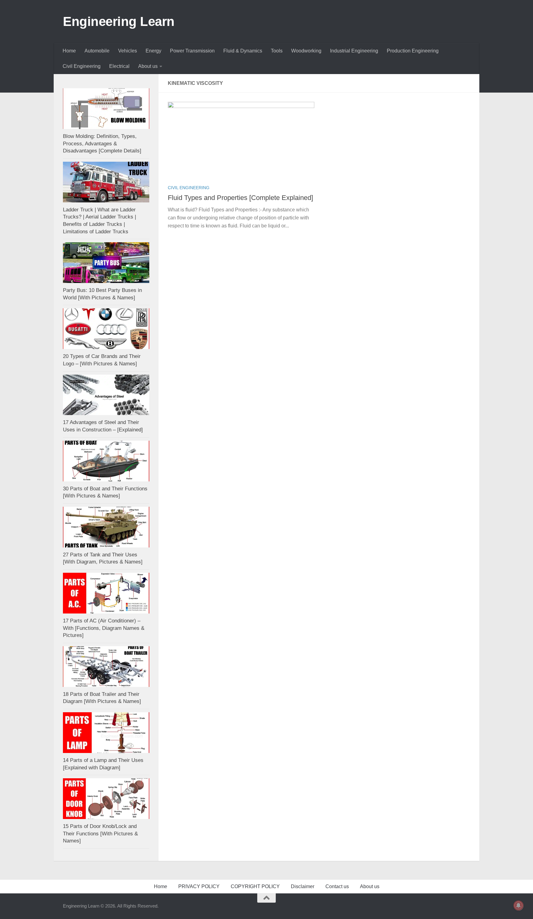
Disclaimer (302, 886)
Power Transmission (192, 50)
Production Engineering (413, 50)
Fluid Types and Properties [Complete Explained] (240, 198)
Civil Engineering (82, 66)
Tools (277, 50)
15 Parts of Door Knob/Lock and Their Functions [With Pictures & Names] (100, 833)
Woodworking (306, 50)
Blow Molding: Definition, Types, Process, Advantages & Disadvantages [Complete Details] (102, 143)
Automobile (97, 50)
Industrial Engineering (354, 50)
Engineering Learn (119, 21)
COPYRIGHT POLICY (255, 886)
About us (148, 66)
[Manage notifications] (518, 905)
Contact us (337, 886)
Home (69, 50)
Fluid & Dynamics (242, 50)
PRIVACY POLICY (199, 886)
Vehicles (127, 50)
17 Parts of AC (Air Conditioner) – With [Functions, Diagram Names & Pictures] (103, 628)
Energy (153, 50)
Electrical (119, 66)
